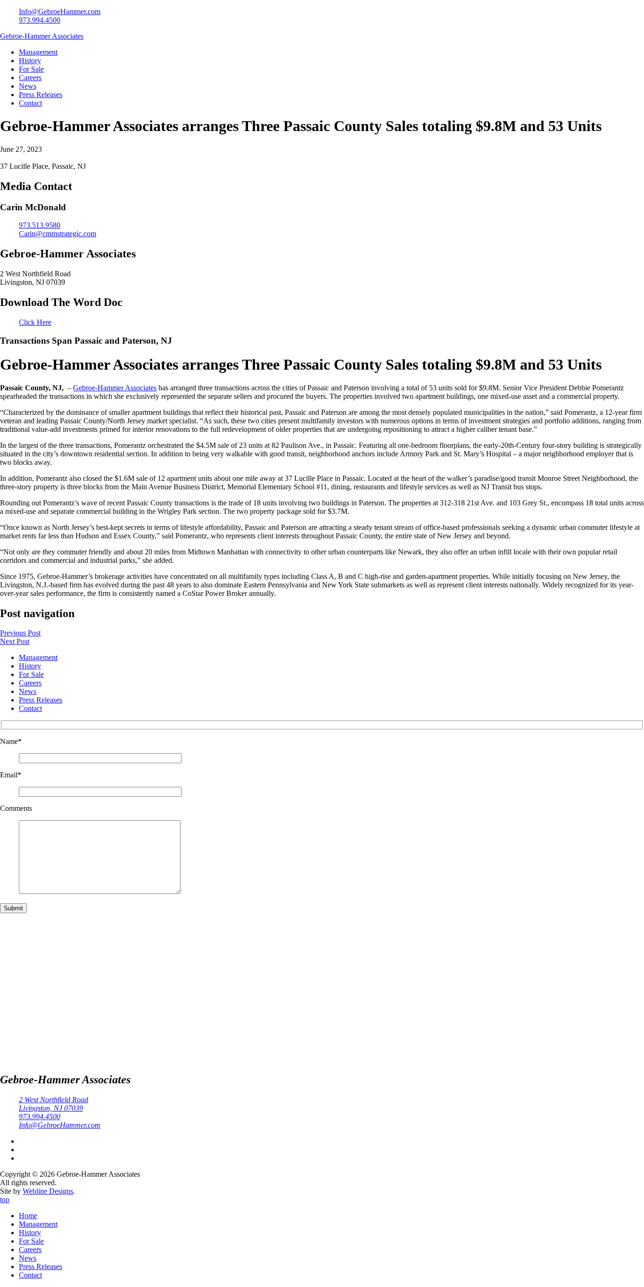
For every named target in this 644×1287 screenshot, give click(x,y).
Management (38, 52)
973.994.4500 (39, 20)
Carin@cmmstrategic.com (57, 234)
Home (28, 1216)
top (4, 1200)
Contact (30, 103)
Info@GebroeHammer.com (59, 12)
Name (11, 741)
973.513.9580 (39, 225)
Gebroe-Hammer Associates (41, 36)
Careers (30, 78)
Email (10, 775)
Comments (16, 808)
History (30, 61)
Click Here (35, 322)
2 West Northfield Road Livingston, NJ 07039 (53, 1104)
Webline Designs (48, 1191)
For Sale (31, 69)
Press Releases (40, 95)
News (27, 86)
